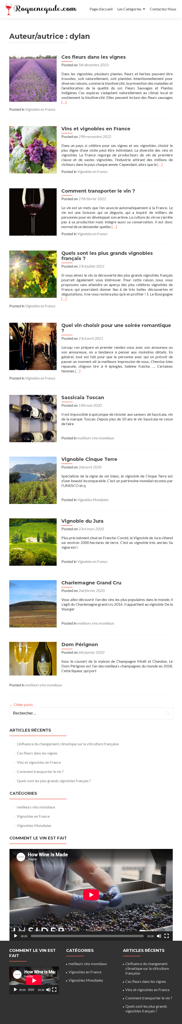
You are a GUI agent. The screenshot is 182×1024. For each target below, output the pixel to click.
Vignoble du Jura (82, 521)
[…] (64, 102)
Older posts (21, 704)
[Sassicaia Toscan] (33, 418)
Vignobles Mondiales (93, 499)
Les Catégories (129, 9)
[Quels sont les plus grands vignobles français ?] (33, 273)
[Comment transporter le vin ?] (33, 211)
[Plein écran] (166, 936)
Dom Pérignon (79, 644)
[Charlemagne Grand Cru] (33, 603)
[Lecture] (15, 936)
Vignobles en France (40, 109)
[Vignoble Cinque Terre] (33, 479)
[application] (91, 895)
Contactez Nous (163, 9)
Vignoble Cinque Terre (89, 459)
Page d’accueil (101, 9)
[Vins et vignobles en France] (33, 149)
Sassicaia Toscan (82, 397)
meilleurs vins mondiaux (95, 438)
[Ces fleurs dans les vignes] (33, 77)
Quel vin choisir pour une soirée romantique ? (116, 327)
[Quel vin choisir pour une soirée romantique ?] (33, 346)
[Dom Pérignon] (33, 658)
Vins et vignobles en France (95, 129)
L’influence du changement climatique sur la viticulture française (68, 744)
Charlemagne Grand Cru (91, 583)
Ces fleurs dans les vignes (93, 57)
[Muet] (159, 936)
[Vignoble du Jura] (33, 541)
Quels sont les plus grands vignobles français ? (107, 255)
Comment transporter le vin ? (98, 191)
